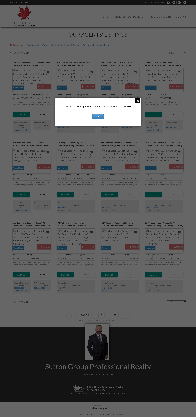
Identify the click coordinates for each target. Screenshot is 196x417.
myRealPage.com (98, 409)
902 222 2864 (39, 128)
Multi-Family (72, 45)
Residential (88, 45)
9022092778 (63, 128)
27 (115, 315)
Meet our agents (160, 16)
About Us (180, 16)
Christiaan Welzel (89, 414)
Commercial (33, 45)
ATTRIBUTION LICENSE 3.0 (113, 414)
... (107, 315)
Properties (118, 16)
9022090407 (151, 288)
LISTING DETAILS (21, 114)
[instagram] (184, 2)
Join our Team (137, 16)
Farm (44, 45)
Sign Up (24, 2)
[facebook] (168, 2)
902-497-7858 (107, 208)
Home (104, 16)
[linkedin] (178, 2)
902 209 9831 (19, 128)
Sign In (13, 2)
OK (98, 116)
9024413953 (107, 288)
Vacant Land (57, 45)
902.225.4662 (127, 128)
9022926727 (107, 128)
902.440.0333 (63, 208)
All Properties (16, 45)
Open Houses (103, 45)
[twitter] (173, 2)
